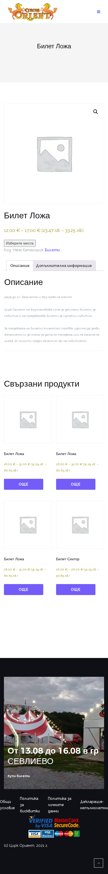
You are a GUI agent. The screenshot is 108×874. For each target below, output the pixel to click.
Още (24, 484)
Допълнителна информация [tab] (64, 266)
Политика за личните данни (59, 804)
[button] (95, 111)
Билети (52, 250)
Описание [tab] (20, 266)
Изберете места (20, 243)
